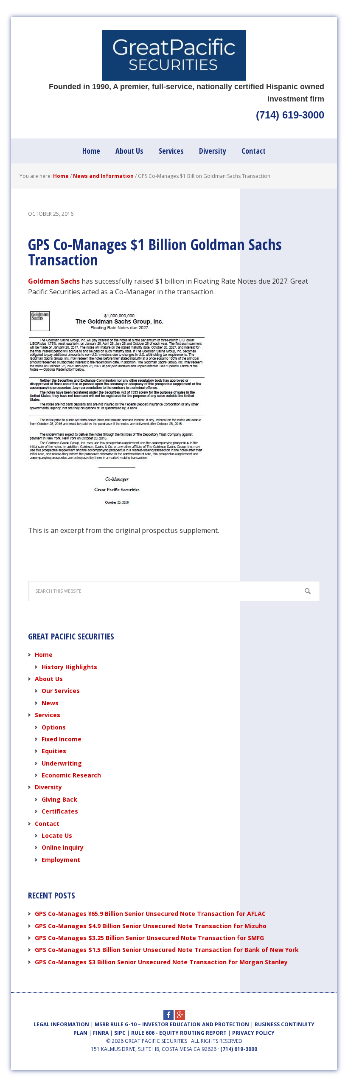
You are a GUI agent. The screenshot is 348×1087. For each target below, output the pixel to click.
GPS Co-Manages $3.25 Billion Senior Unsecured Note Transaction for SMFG (149, 938)
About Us (49, 679)
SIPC (120, 1032)
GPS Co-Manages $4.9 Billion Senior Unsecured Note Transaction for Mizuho (151, 926)
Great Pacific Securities (174, 55)
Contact (47, 823)
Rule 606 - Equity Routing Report (179, 1032)
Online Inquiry (63, 847)
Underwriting (62, 763)
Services (47, 715)
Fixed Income (61, 739)
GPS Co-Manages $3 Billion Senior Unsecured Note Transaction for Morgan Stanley (161, 962)
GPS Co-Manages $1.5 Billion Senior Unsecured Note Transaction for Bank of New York (167, 950)
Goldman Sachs (54, 281)
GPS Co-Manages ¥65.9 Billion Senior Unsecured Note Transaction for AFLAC (150, 914)
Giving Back (59, 799)
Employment (61, 860)
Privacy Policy (253, 1032)
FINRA (101, 1032)
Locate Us (57, 835)
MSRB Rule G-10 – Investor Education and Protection (172, 1024)
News (50, 703)
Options (54, 727)
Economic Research (71, 775)
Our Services (61, 691)
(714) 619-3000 (290, 115)
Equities (54, 751)
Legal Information (61, 1024)
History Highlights (69, 667)
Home (44, 655)
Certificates (60, 811)
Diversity (48, 787)
